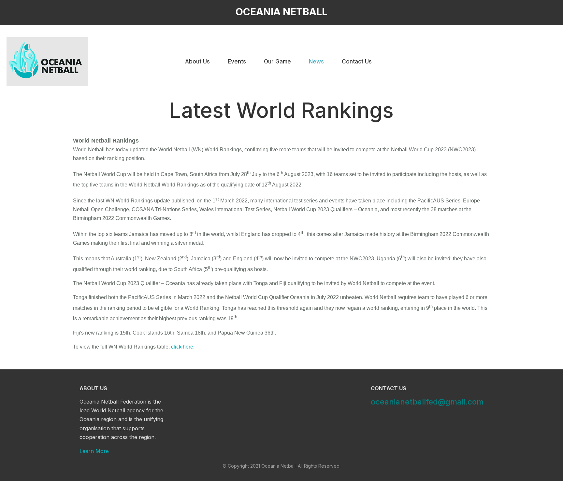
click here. (183, 347)
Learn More (94, 451)
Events (237, 61)
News (316, 61)
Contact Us (357, 61)
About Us (197, 61)
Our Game (277, 61)
